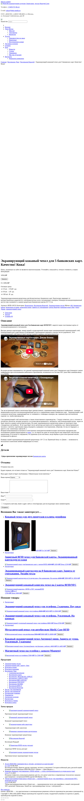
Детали (7, 314)
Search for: (4, 21)
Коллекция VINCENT (16, 682)
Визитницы (29, 305)
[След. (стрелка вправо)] (4, 799)
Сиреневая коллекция (16, 673)
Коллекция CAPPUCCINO (18, 678)
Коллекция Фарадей (27, 62)
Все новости (5, 789)
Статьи (11, 51)
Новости (12, 49)
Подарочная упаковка (12, 693)
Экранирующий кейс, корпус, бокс (17, 665)
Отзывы (8, 45)
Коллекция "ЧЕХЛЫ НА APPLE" (21, 676)
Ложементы (9, 695)
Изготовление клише (16, 42)
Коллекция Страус (15, 675)
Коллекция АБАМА (16, 684)
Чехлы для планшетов (12, 691)
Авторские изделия (11, 697)
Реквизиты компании (16, 58)
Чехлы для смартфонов (13, 689)
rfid (71, 305)
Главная (3, 62)
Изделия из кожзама (12, 669)
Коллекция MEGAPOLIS (18, 680)
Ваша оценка (5, 477)
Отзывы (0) (9, 316)
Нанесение (13, 40)
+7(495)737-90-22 (14, 7)
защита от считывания (40, 307)
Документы (13, 33)
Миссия (11, 31)
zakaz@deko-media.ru (13, 10)
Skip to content (6, 2)
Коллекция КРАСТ (15, 686)
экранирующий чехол (13, 309)
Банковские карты (39, 456)
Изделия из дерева (11, 701)
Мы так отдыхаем (15, 55)
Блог (6, 47)
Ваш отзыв (5, 492)
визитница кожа (25, 307)
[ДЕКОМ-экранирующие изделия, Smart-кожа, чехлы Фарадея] (25, 3)
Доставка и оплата (11, 44)
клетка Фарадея (54, 307)
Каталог (8, 27)
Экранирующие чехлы (57, 305)
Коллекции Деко (13, 62)
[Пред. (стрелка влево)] (1, 799)
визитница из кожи (12, 307)
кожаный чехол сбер (67, 307)
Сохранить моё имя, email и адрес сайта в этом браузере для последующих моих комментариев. (36, 504)
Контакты (8, 57)
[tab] (44, 313)
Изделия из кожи (11, 667)
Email (3, 500)
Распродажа (9, 699)
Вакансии (12, 34)
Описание (8, 313)
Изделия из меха (10, 702)
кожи (29, 432)
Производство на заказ (17, 38)
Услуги (7, 36)
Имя (3, 496)
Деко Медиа (9, 29)
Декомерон (13, 53)
